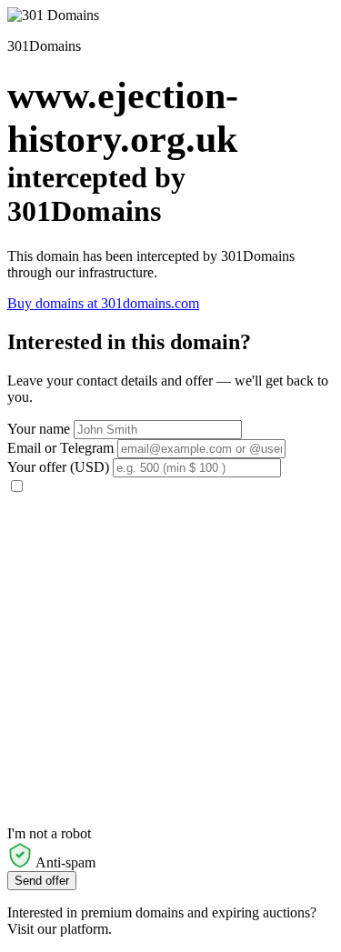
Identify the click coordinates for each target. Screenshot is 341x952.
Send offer (42, 880)
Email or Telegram (60, 448)
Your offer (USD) (58, 467)
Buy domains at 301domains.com (103, 303)
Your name (38, 428)
